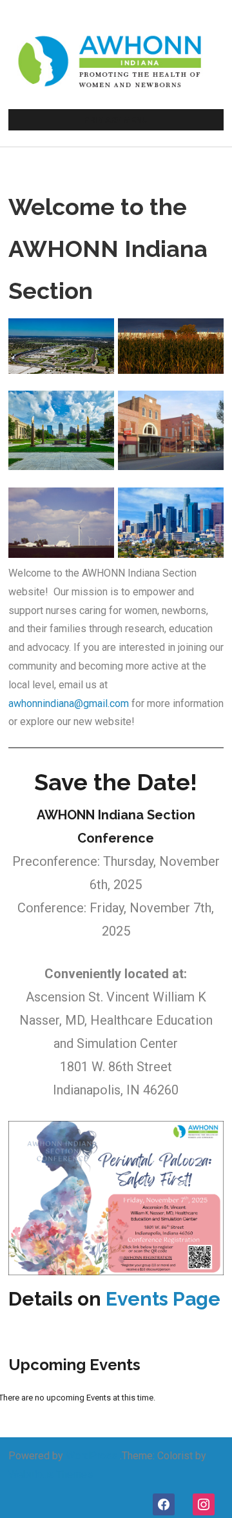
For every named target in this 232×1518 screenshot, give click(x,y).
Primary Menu (116, 120)
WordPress (91, 1456)
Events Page (163, 1298)
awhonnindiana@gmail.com (68, 703)
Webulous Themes (50, 1474)
